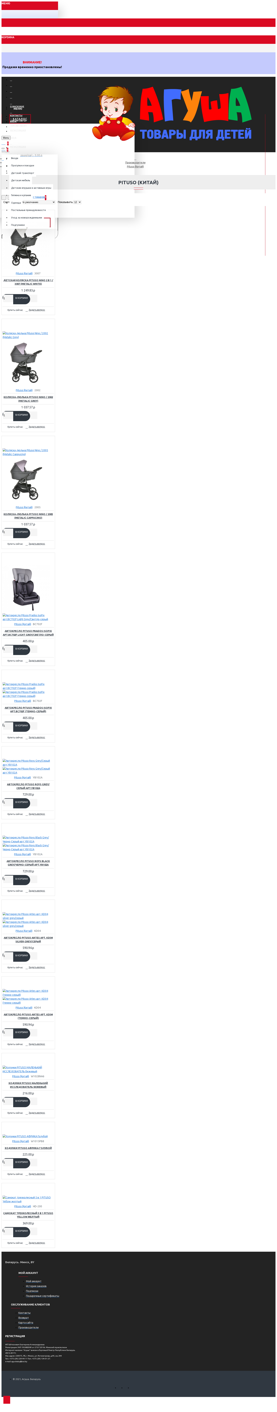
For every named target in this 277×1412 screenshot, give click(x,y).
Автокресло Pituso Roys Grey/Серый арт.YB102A (28, 786)
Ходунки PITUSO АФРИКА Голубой (28, 1148)
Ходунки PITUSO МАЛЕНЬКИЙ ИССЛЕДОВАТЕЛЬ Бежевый (28, 1085)
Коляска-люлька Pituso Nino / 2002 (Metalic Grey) (28, 399)
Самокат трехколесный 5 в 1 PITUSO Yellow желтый (28, 1215)
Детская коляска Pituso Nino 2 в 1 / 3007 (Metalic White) (28, 282)
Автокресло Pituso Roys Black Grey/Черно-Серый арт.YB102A (28, 863)
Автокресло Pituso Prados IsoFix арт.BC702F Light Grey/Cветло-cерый (28, 633)
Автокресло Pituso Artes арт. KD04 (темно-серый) (28, 1016)
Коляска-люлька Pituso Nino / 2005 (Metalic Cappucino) (28, 516)
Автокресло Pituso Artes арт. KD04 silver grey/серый (28, 939)
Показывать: (65, 202)
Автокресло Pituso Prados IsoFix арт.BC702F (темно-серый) (28, 709)
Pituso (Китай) (135, 166)
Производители (135, 162)
